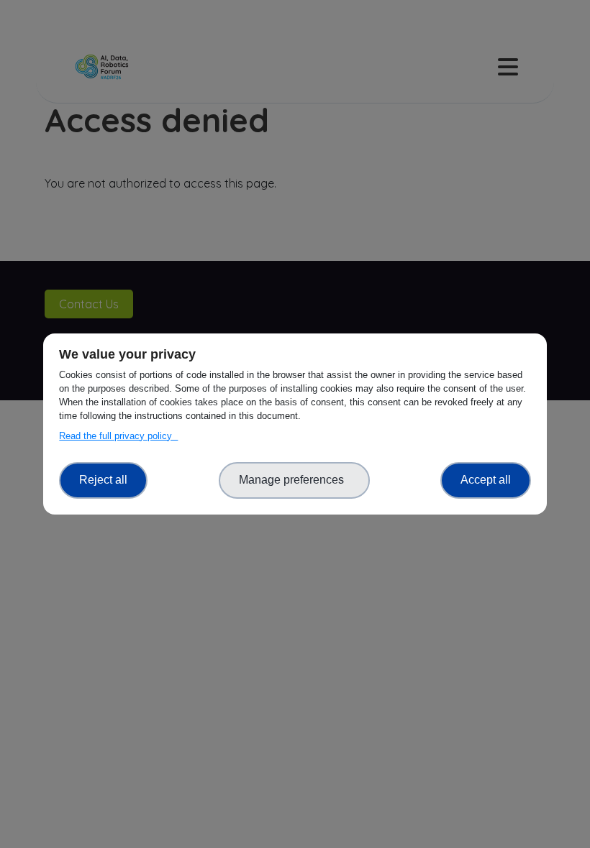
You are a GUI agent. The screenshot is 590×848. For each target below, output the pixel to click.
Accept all (485, 480)
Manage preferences (294, 480)
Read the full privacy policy (118, 435)
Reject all (103, 480)
